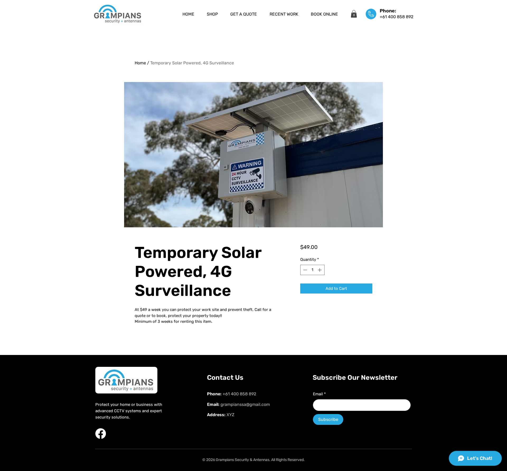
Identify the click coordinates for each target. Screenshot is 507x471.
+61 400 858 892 (396, 16)
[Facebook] (100, 433)
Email (319, 394)
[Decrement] (304, 270)
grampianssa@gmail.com (245, 404)
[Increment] (320, 270)
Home (140, 62)
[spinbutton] (312, 270)
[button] (354, 14)
